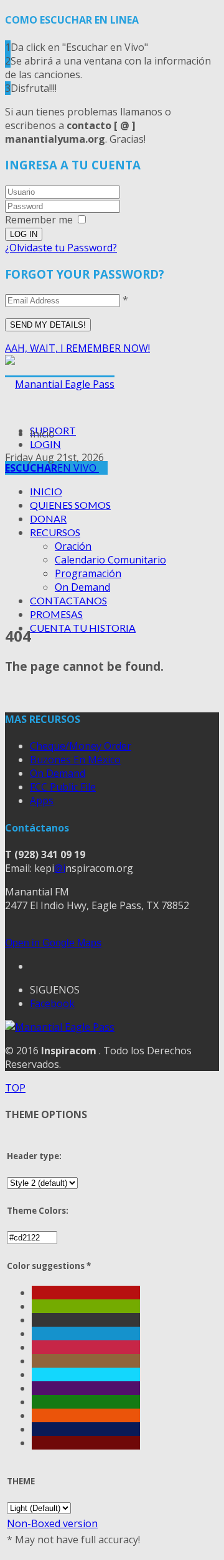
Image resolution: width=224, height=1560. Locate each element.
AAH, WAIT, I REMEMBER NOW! (77, 348)
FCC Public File (63, 787)
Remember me (39, 219)
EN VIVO (52, 468)
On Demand (82, 587)
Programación (88, 573)
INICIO (46, 491)
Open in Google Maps (53, 943)
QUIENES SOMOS (70, 505)
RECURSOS (55, 532)
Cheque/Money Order (80, 746)
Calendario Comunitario (110, 560)
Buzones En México (75, 759)
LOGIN (45, 444)
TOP (15, 1088)
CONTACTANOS (68, 600)
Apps (42, 800)
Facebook (52, 1003)
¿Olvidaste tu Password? (61, 247)
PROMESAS (56, 614)
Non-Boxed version (52, 1523)
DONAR (48, 518)
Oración (73, 546)
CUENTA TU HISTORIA (83, 628)
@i (59, 868)
